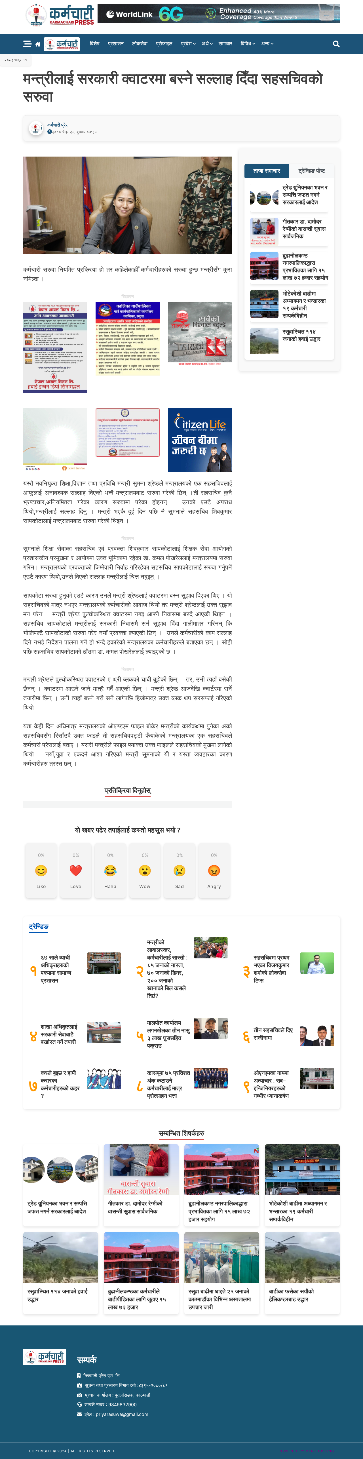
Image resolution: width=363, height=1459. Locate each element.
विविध (246, 44)
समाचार (225, 44)
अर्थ (205, 44)
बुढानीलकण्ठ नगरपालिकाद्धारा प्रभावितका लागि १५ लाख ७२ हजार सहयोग (219, 1211)
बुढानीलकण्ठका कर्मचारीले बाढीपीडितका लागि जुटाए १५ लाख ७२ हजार (137, 1299)
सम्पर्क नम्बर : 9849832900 (110, 1404)
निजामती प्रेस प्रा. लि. (101, 1375)
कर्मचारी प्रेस (58, 125)
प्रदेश (186, 44)
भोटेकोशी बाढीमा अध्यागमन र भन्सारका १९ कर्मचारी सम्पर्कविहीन (298, 1211)
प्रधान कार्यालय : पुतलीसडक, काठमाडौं (117, 1395)
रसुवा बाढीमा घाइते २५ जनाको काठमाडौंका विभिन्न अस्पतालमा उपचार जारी (220, 1299)
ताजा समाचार (267, 170)
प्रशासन (116, 44)
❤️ (76, 870)
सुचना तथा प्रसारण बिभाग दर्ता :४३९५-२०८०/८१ (126, 1385)
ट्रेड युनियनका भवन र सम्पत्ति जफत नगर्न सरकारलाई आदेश (305, 195)
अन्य (265, 44)
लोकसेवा (139, 44)
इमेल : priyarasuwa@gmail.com (115, 1414)
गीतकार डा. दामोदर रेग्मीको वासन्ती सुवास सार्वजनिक (304, 229)
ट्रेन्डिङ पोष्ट (312, 170)
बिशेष (95, 44)
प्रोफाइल (164, 44)
